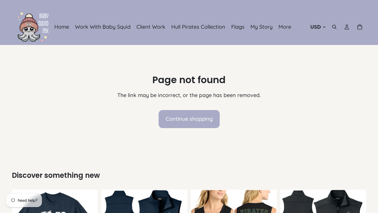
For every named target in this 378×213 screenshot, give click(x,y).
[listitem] (285, 27)
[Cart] (359, 26)
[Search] (334, 26)
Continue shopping (189, 118)
